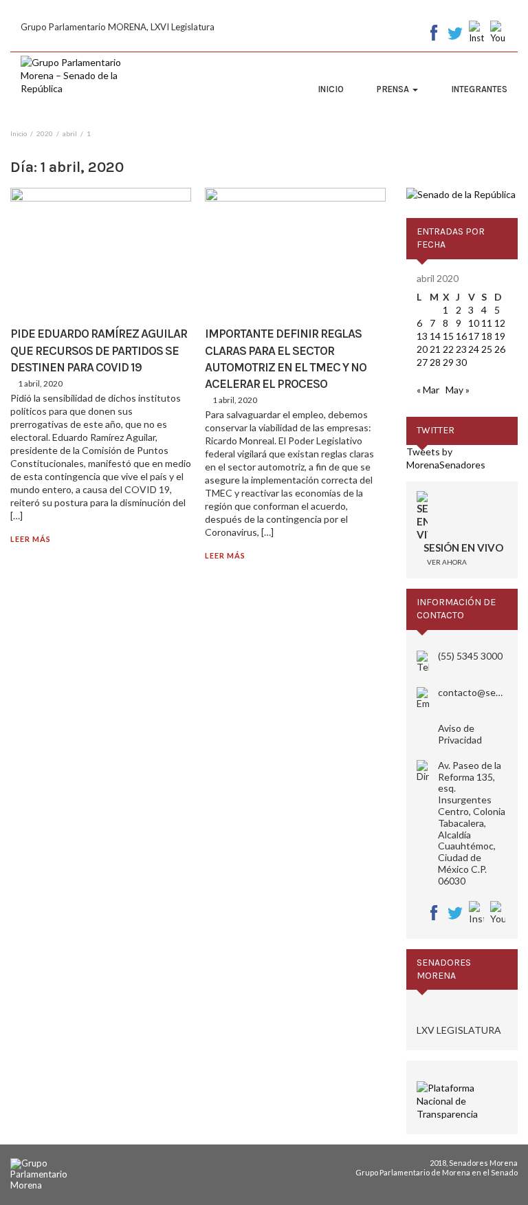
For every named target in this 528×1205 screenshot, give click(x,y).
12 (499, 323)
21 (435, 349)
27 (422, 362)
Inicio (331, 89)
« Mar (428, 389)
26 (499, 349)
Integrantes (479, 89)
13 (422, 336)
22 (448, 349)
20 (422, 349)
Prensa (394, 89)
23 (461, 349)
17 (473, 336)
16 (461, 336)
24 (473, 349)
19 (499, 336)
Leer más (30, 538)
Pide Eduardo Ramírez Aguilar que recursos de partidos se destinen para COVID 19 (98, 350)
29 (448, 362)
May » (458, 389)
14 (435, 336)
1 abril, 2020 (40, 383)
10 (473, 323)
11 (486, 323)
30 (461, 362)
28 (435, 362)
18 (486, 336)
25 (486, 349)
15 (448, 336)
